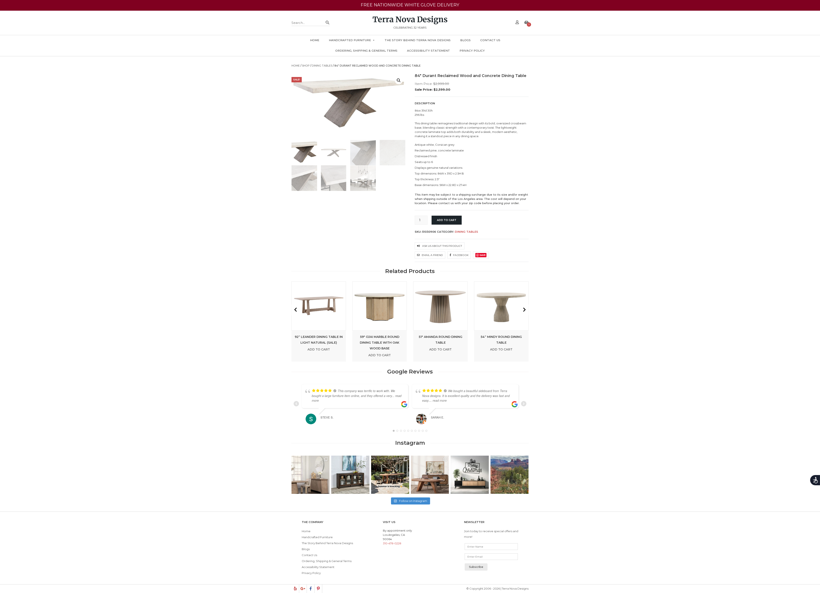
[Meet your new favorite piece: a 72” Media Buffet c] (350, 475)
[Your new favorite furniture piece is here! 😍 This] (310, 475)
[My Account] (517, 23)
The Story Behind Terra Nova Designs (418, 40)
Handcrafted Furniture (350, 40)
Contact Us (490, 40)
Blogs (465, 40)
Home (314, 40)
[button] (399, 80)
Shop (306, 65)
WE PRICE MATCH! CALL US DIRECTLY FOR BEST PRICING (410, 4)
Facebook (460, 255)
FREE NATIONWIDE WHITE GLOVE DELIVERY (410, 9)
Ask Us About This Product (442, 245)
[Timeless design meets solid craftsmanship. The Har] (430, 475)
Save (483, 255)
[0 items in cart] (526, 23)
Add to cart (446, 220)
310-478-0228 (392, 543)
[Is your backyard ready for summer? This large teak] (390, 475)
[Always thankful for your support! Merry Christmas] (470, 475)
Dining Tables (322, 65)
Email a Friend (432, 255)
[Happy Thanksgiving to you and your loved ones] (510, 475)
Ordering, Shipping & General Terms (366, 50)
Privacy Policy (472, 50)
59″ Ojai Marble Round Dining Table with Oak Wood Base (379, 342)
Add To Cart (319, 349)
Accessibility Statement (428, 50)
